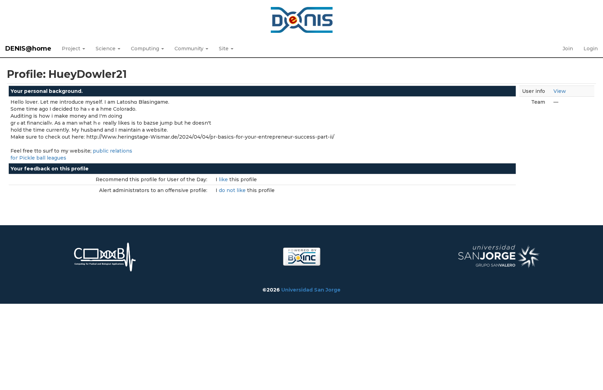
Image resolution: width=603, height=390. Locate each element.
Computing (146, 48)
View (559, 91)
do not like (233, 190)
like (224, 179)
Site (224, 48)
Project (72, 48)
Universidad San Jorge (311, 290)
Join (568, 48)
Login (590, 48)
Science (106, 48)
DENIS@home (28, 48)
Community (189, 48)
